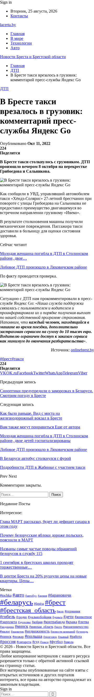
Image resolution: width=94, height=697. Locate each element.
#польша (33, 636)
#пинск (5, 637)
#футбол (56, 642)
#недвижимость (37, 631)
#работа (76, 637)
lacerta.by (8, 25)
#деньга (57, 617)
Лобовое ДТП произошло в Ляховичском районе (43, 267)
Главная (17, 33)
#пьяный (63, 636)
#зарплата (8, 622)
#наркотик (17, 631)
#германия (72, 611)
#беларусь (16, 602)
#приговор (50, 636)
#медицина (7, 626)
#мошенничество (76, 627)
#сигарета (24, 642)
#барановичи (59, 595)
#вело (60, 611)
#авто (18, 595)
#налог (5, 631)
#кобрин (37, 622)
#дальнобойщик (39, 617)
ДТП (4, 88)
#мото (58, 626)
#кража (71, 622)
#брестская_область (28, 610)
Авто (15, 48)
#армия (42, 595)
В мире (16, 38)
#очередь (82, 631)
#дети (68, 616)
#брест (6, 359)
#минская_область (41, 627)
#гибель (7, 616)
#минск (21, 626)
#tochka (5, 595)
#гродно (21, 617)
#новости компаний (63, 631)
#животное (83, 617)
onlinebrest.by (82, 350)
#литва (83, 622)
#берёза (39, 604)
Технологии (21, 43)
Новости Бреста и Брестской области (33, 57)
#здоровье (24, 622)
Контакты (19, 16)
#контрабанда (54, 622)
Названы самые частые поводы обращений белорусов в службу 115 (38, 551)
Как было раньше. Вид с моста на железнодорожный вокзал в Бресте (31, 415)
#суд (35, 642)
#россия (8, 641)
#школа (68, 642)
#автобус (31, 595)
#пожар (18, 637)
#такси (18, 359)
